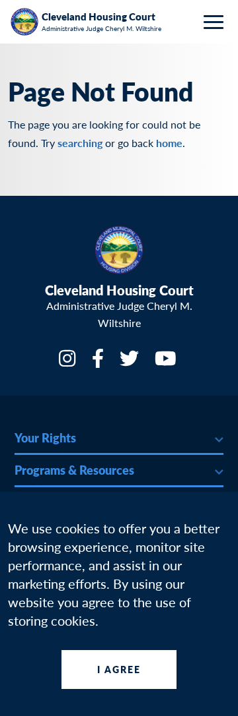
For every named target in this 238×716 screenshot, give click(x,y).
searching (80, 142)
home (169, 142)
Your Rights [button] (45, 437)
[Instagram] (68, 362)
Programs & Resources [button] (74, 470)
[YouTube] (167, 362)
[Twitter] (130, 362)
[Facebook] (99, 362)
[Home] (24, 22)
